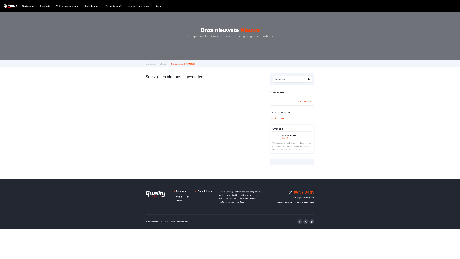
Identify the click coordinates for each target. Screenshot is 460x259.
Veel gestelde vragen (138, 6)
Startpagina (28, 6)
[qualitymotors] (10, 6)
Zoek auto (45, 6)
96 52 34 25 (301, 192)
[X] (305, 221)
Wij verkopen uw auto (67, 6)
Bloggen (163, 64)
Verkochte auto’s (113, 6)
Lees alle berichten (277, 118)
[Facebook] (299, 221)
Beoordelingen (92, 6)
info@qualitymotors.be (303, 197)
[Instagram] (311, 221)
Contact (159, 6)
